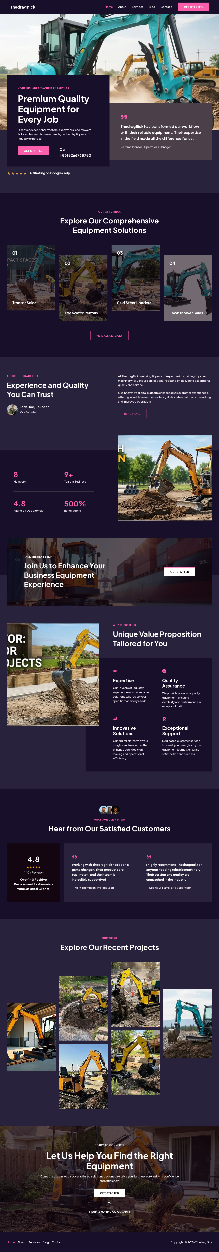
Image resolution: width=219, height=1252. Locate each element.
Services (137, 7)
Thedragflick (22, 6)
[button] (193, 7)
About (122, 7)
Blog (152, 7)
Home (109, 7)
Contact (166, 7)
